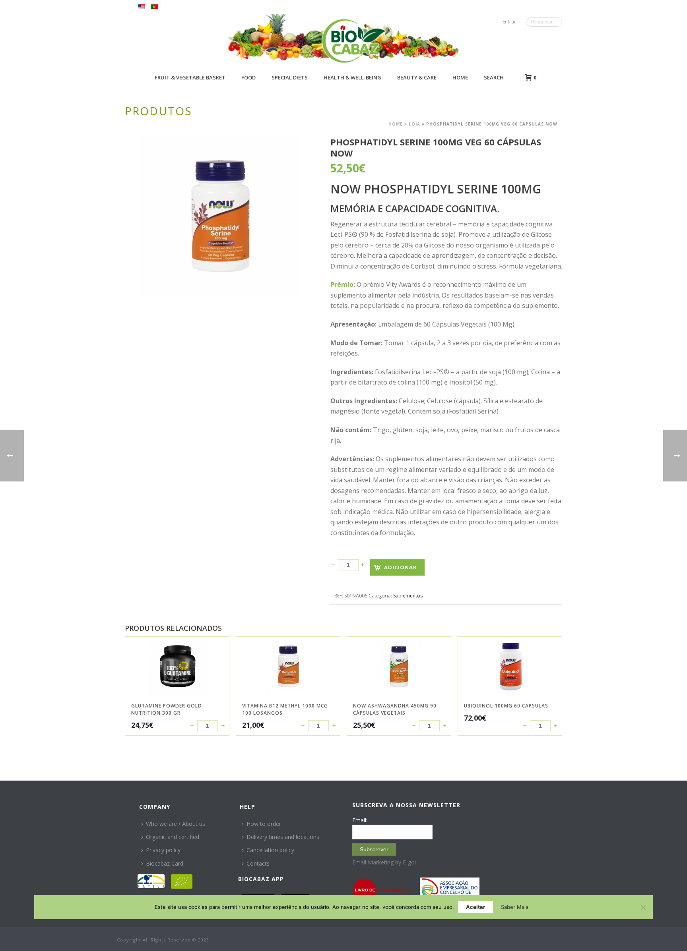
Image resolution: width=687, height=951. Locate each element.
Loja (414, 124)
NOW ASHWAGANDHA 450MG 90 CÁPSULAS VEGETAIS (395, 709)
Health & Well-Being (352, 77)
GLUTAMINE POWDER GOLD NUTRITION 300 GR (166, 709)
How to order (263, 823)
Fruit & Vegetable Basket (190, 77)
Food (248, 77)
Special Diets (290, 77)
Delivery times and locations (282, 837)
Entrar (509, 21)
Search (494, 77)
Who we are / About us (175, 823)
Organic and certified (172, 837)
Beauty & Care (417, 77)
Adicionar (400, 567)
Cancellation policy (270, 850)
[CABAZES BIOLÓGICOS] (353, 41)
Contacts (258, 863)
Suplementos (408, 595)
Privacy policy (163, 850)
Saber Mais (514, 907)
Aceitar (475, 907)
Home (460, 77)
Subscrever (374, 849)
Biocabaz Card (164, 863)
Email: (359, 820)
